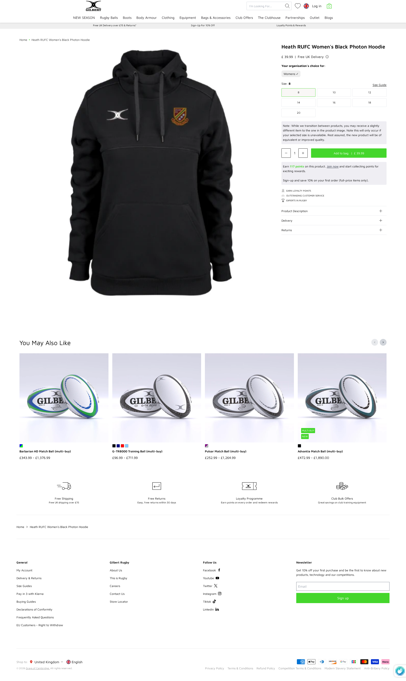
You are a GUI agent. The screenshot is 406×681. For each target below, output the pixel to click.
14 (298, 102)
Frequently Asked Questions (35, 617)
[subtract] (286, 153)
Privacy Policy (214, 668)
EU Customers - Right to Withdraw (39, 625)
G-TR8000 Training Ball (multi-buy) (137, 451)
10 (334, 92)
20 (298, 112)
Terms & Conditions (240, 668)
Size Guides (24, 586)
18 (369, 102)
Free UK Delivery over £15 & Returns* (114, 25)
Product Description (294, 211)
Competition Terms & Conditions (299, 668)
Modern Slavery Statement (343, 668)
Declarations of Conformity (34, 609)
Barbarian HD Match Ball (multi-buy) (45, 451)
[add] (303, 153)
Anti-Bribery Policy (377, 668)
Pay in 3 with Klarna (30, 593)
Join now (333, 166)
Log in (316, 6)
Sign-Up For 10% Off (203, 25)
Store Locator (119, 601)
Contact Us (117, 593)
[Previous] (374, 342)
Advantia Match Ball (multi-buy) (320, 451)
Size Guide (380, 85)
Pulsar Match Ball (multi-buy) (225, 451)
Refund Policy (265, 668)
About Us (116, 570)
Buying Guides (26, 601)
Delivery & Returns (28, 578)
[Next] (383, 342)
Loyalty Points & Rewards (291, 25)
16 (334, 102)
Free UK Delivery (311, 57)
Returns (286, 230)
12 (369, 92)
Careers (115, 586)
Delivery (286, 220)
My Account (24, 570)
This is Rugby (118, 578)
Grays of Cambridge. (38, 668)
